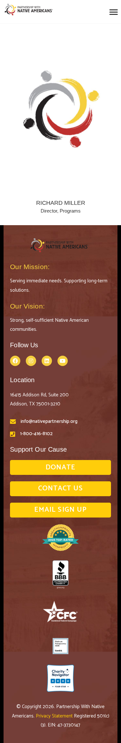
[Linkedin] (47, 361)
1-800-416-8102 (36, 434)
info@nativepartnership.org (49, 421)
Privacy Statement (55, 716)
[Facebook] (15, 361)
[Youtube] (62, 361)
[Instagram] (31, 361)
